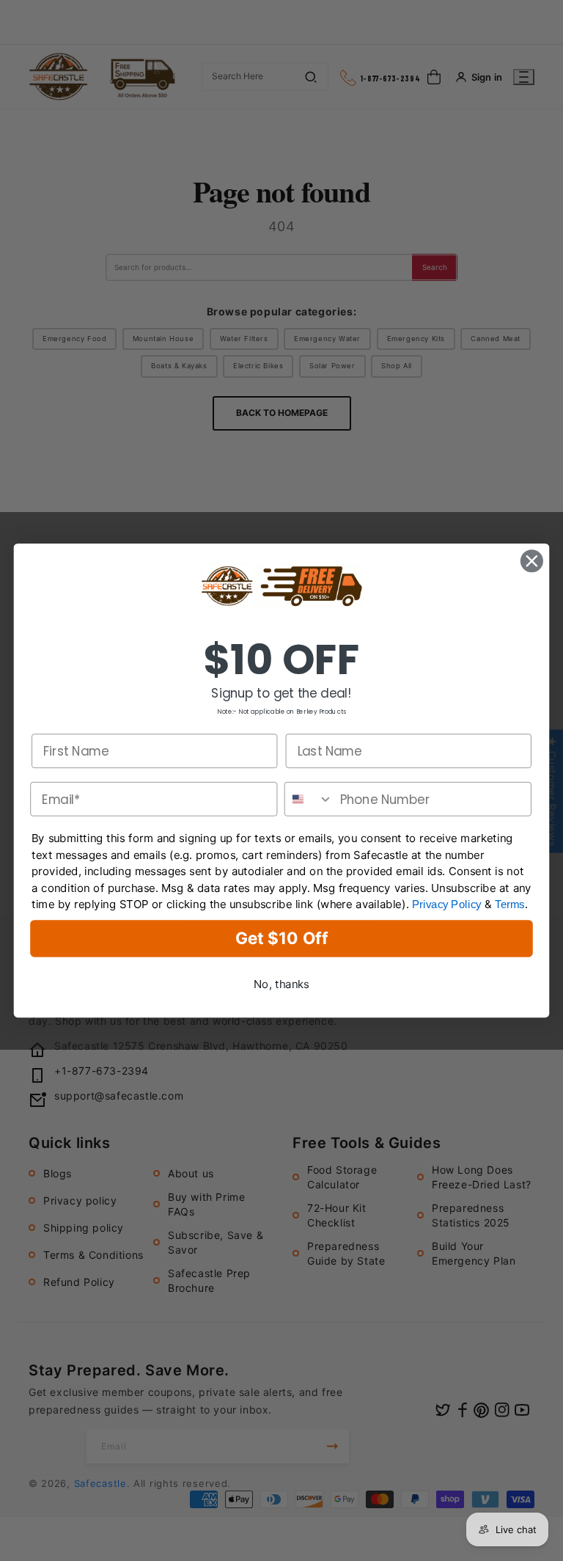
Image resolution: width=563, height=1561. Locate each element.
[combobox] (309, 799)
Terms (509, 904)
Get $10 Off (281, 938)
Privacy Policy (447, 904)
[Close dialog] (532, 561)
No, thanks (281, 984)
